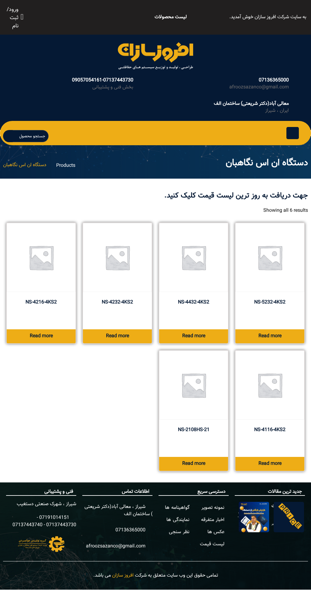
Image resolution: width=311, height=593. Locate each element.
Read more (270, 336)
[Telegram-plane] (80, 16)
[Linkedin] (87, 16)
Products (65, 166)
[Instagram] (74, 16)
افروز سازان (123, 575)
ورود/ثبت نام (13, 18)
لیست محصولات (171, 17)
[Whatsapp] (67, 16)
